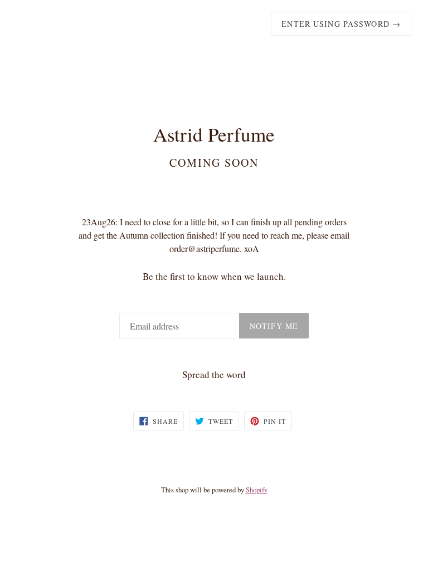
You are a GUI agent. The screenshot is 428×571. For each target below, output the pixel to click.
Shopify (257, 490)
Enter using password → (341, 23)
